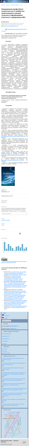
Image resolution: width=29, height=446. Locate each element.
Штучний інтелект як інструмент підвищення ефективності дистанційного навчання (15, 273)
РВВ (3, 444)
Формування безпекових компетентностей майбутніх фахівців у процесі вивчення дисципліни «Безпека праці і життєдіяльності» (14, 394)
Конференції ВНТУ (6, 338)
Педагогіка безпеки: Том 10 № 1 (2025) (13, 280)
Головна (3, 5)
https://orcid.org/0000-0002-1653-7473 (10, 26)
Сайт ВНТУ (4, 343)
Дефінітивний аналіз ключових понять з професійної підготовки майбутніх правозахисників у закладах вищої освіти (14, 296)
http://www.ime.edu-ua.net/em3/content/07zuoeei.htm (13, 136)
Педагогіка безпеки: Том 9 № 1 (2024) (17, 274)
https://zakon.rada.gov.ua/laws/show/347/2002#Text (12, 155)
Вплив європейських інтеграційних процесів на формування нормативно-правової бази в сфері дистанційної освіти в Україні (15, 302)
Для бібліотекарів (6, 353)
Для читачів (4, 348)
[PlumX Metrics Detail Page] (20, 233)
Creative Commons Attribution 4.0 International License (14, 262)
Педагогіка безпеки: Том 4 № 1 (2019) (12, 293)
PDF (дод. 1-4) (13, 328)
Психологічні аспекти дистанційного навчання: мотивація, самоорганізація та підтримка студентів (13, 277)
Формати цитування (6, 213)
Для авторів (4, 351)
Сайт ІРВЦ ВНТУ (5, 341)
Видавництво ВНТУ (6, 336)
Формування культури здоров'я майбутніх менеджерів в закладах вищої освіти (15, 291)
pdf (4, 190)
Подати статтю (6, 320)
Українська (7, 315)
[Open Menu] (1, 1)
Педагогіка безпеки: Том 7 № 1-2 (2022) (13, 299)
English (6, 318)
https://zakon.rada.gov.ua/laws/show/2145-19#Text (12, 160)
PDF (17, 326)
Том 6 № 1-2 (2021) (14, 5)
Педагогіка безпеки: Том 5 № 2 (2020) (12, 304)
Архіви (7, 5)
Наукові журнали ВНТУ (6, 333)
